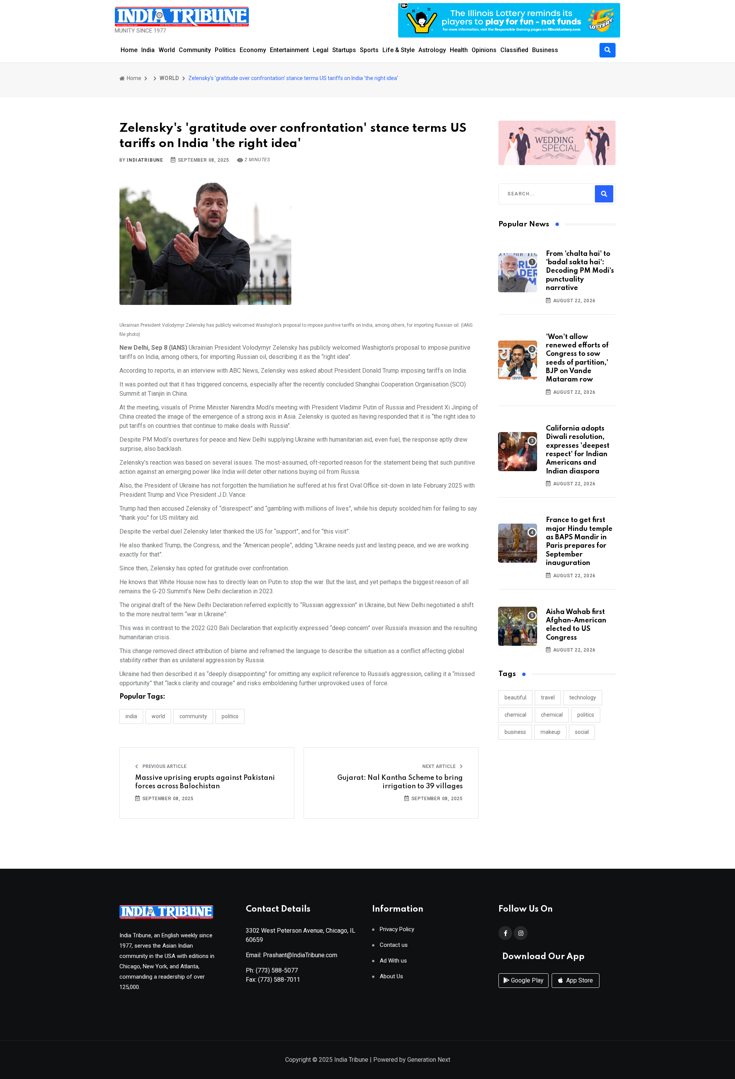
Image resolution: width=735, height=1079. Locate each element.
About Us (391, 976)
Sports (369, 50)
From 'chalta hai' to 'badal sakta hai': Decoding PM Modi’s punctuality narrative (580, 271)
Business (545, 50)
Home (129, 50)
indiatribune (145, 160)
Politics (225, 50)
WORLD (169, 78)
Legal (320, 50)
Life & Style (398, 50)
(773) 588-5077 (277, 970)
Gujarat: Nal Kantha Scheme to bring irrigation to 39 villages (400, 782)
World (166, 50)
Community (195, 50)
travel (548, 697)
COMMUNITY (193, 716)
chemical (515, 715)
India (148, 50)
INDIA (131, 716)
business (515, 732)
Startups (344, 50)
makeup (550, 732)
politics (585, 715)
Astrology (432, 50)
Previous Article (163, 766)
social (582, 732)
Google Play (527, 980)
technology (582, 697)
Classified (514, 50)
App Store (579, 980)
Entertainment (289, 50)
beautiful (515, 697)
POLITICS (230, 716)
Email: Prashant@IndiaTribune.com (291, 955)
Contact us (394, 945)
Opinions (484, 50)
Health (459, 50)
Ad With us (393, 961)
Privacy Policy (397, 929)
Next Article (439, 766)
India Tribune (351, 1059)
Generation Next (428, 1059)
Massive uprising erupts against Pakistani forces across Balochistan (205, 782)
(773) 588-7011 (279, 979)
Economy (253, 50)
